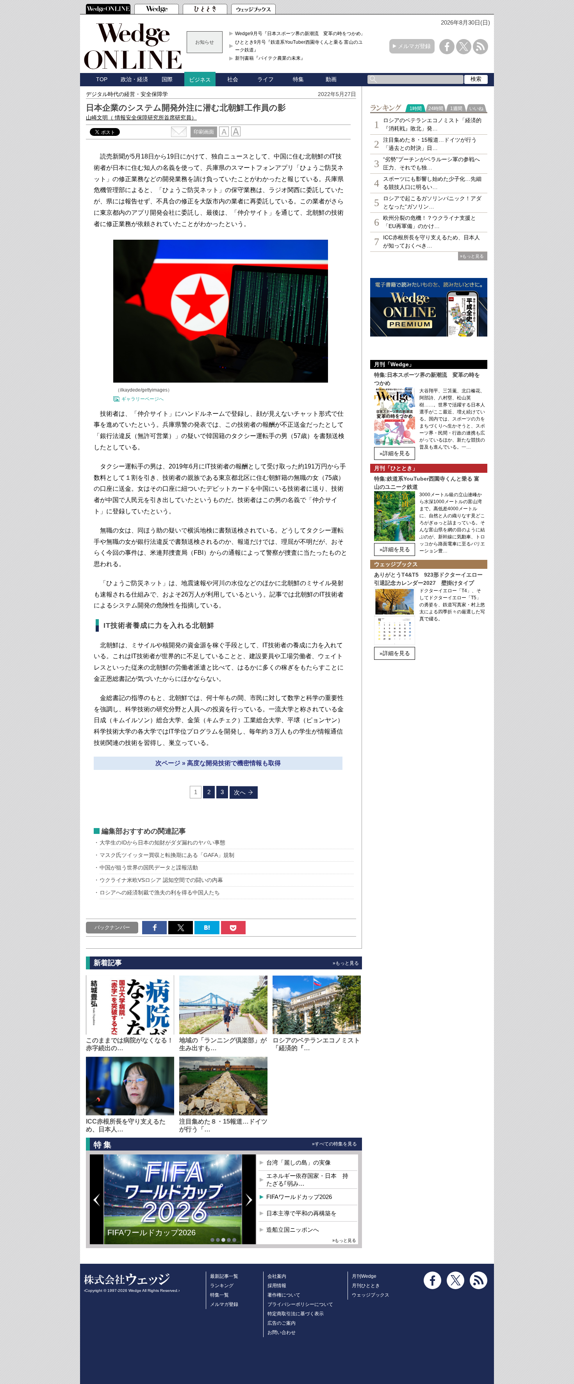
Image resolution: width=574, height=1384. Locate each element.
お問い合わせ (281, 1332)
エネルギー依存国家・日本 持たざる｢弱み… (307, 1179)
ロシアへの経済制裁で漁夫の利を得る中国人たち (160, 892)
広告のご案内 (281, 1323)
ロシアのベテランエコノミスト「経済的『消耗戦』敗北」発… (432, 124)
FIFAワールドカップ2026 (151, 1232)
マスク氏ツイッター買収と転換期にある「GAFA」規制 (167, 855)
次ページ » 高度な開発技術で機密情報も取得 (218, 763)
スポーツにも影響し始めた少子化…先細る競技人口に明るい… (432, 183)
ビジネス (200, 80)
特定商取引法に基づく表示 (295, 1313)
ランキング (222, 1285)
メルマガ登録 (414, 46)
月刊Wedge (364, 1276)
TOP (101, 79)
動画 (331, 79)
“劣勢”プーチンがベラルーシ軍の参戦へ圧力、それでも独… (431, 163)
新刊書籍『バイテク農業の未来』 (270, 58)
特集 (298, 79)
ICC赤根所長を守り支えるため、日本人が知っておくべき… (431, 241)
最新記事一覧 (224, 1276)
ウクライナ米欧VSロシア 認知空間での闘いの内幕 (161, 880)
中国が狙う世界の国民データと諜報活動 (149, 867)
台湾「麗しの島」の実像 (298, 1162)
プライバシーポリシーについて (300, 1304)
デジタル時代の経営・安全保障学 (127, 94)
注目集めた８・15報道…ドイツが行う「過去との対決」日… (430, 144)
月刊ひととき (366, 1285)
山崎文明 (141, 117)
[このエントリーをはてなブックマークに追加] (207, 927)
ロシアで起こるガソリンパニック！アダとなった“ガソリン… (432, 202)
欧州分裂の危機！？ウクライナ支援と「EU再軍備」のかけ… (429, 222)
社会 (232, 79)
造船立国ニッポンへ (292, 1229)
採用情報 (276, 1285)
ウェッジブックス (370, 1295)
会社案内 (276, 1276)
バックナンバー (112, 927)
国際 (167, 79)
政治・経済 (134, 79)
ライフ (265, 79)
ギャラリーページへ (142, 399)
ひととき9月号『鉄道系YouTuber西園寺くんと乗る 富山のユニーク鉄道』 (301, 46)
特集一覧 (219, 1295)
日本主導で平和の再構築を (301, 1213)
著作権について (283, 1295)
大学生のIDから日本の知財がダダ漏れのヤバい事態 (162, 842)
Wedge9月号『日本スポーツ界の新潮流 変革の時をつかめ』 (300, 33)
